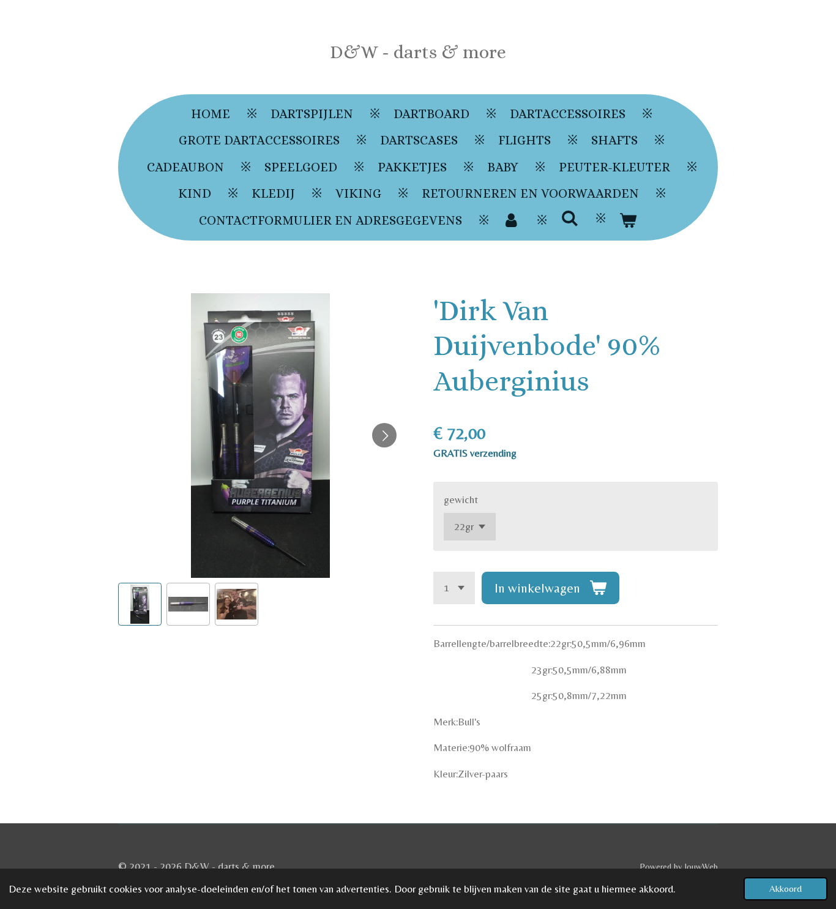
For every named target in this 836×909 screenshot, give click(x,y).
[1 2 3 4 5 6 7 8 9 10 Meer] (454, 588)
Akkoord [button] (785, 888)
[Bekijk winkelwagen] (628, 221)
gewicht (461, 499)
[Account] (511, 221)
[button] (140, 604)
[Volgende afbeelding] (384, 435)
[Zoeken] (569, 219)
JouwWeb (701, 867)
